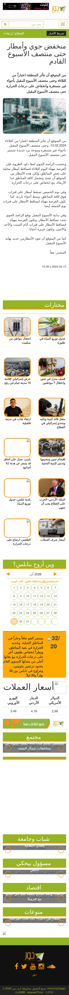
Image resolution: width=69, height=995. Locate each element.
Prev (8, 748)
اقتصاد (33, 887)
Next (61, 748)
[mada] (26, 9)
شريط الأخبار (56, 33)
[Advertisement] (34, 796)
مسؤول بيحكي (33, 863)
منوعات (33, 911)
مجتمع (33, 736)
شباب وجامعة (34, 838)
